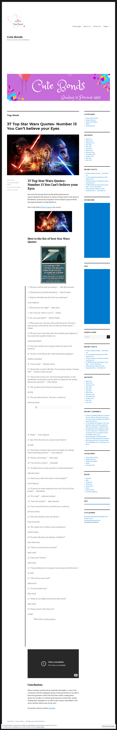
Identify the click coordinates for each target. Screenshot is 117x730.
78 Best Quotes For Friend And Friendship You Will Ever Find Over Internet (98, 419)
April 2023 (89, 139)
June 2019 (88, 145)
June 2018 (88, 160)
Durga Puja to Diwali (92, 118)
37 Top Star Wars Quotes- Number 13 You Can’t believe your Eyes (42, 126)
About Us (86, 26)
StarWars (52, 708)
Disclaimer (89, 484)
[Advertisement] (58, 58)
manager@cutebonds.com (92, 520)
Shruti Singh (89, 436)
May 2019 (88, 147)
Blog (87, 480)
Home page (76, 26)
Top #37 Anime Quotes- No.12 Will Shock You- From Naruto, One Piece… (97, 442)
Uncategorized (90, 126)
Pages (105, 26)
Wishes (18, 187)
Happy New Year (91, 120)
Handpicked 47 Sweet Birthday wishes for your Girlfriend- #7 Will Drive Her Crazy (97, 431)
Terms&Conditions (91, 492)
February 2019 (90, 152)
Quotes (13, 187)
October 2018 (90, 156)
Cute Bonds (15, 37)
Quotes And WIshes (13, 182)
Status (9, 184)
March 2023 (89, 141)
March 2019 (89, 150)
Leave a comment (12, 189)
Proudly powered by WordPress (35, 721)
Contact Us (97, 26)
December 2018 (90, 154)
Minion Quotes (46, 207)
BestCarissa (89, 440)
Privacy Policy (90, 490)
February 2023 (90, 143)
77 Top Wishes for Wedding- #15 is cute (97, 423)
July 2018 (88, 158)
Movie (9, 187)
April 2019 (89, 148)
